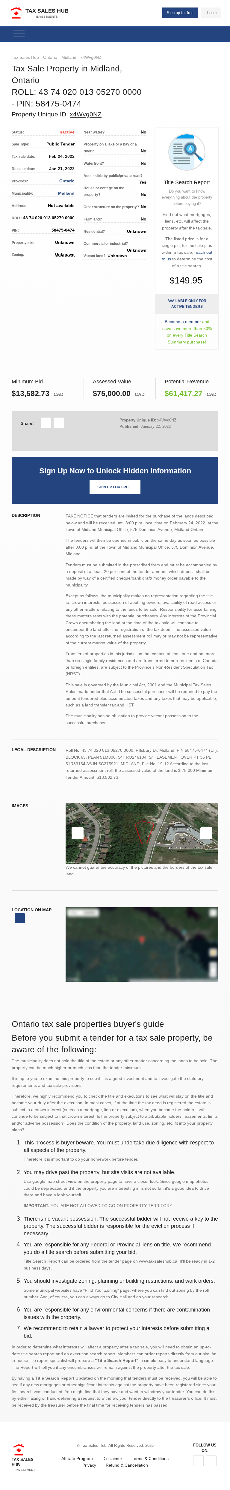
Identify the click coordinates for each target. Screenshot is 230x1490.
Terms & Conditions (150, 1458)
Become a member (183, 321)
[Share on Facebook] (46, 423)
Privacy (89, 1465)
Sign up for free (180, 12)
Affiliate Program (77, 1458)
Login (212, 12)
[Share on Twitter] (59, 423)
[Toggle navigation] (19, 34)
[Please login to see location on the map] (20, 918)
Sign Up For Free (114, 487)
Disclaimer (112, 1458)
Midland (68, 57)
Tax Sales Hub (25, 57)
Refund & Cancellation (127, 1465)
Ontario (50, 57)
